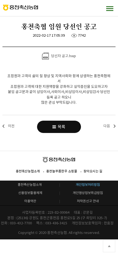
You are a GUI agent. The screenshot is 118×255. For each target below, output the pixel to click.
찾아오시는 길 (92, 171)
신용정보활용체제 (30, 193)
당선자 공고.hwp (63, 55)
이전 (11, 126)
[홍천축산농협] (20, 7)
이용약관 (30, 201)
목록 (60, 126)
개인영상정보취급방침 (88, 193)
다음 (106, 126)
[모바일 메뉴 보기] (110, 8)
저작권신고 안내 (88, 201)
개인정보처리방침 (88, 184)
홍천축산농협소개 (28, 171)
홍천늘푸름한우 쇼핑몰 (61, 171)
